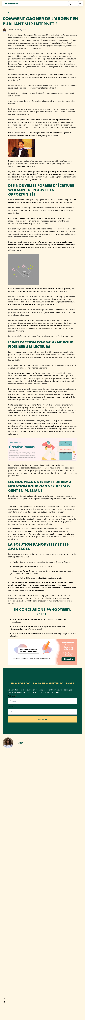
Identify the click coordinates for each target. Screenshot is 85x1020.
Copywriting (11, 13)
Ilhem (10, 30)
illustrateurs (22, 56)
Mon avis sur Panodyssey (31, 590)
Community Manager (32, 35)
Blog (4, 13)
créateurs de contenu (41, 56)
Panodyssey (42, 405)
